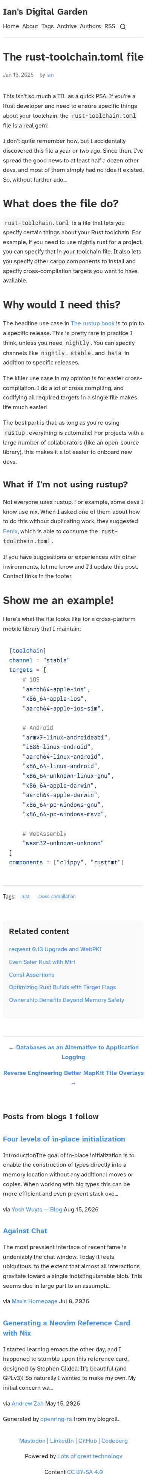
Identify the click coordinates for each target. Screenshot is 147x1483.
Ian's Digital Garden (45, 12)
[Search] (123, 27)
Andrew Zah (28, 1404)
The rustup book (93, 323)
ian (50, 75)
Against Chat (25, 1231)
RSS (109, 26)
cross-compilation (57, 896)
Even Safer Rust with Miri (42, 962)
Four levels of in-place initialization (64, 1139)
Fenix (10, 531)
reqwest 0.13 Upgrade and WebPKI (55, 949)
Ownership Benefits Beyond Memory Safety (66, 1000)
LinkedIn (62, 1441)
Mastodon (32, 1441)
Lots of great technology (89, 1456)
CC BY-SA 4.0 (85, 1472)
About (30, 26)
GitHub (87, 1441)
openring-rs (56, 1419)
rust (25, 896)
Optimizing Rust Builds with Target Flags (62, 987)
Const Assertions (32, 975)
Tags (47, 26)
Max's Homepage (35, 1301)
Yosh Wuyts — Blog (37, 1210)
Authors (90, 26)
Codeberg (114, 1441)
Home (11, 26)
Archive (67, 26)
